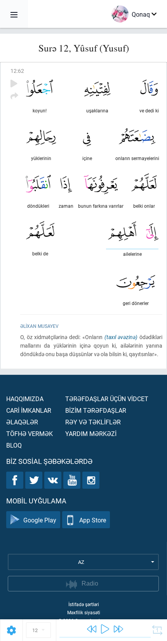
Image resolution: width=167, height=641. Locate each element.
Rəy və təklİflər (93, 422)
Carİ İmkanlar (28, 410)
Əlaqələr (22, 422)
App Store (92, 520)
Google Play (39, 520)
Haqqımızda (24, 399)
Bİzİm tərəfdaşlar (95, 410)
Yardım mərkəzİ (91, 433)
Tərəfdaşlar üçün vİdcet (106, 399)
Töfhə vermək (29, 433)
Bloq (14, 445)
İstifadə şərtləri (83, 604)
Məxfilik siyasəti (83, 612)
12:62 (17, 70)
